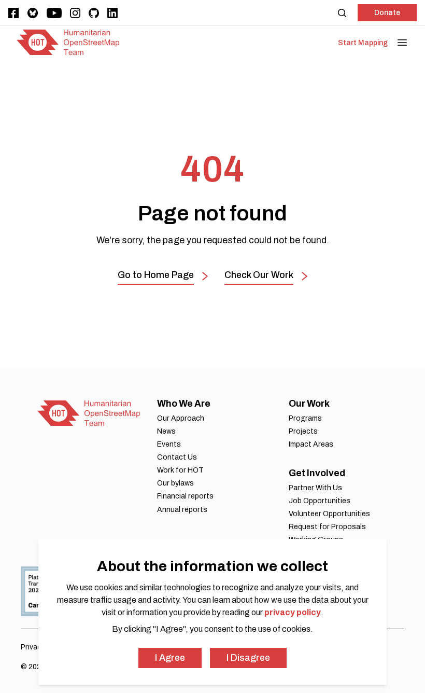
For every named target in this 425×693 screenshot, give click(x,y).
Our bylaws (175, 483)
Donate (387, 13)
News (166, 431)
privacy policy (292, 612)
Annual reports (182, 510)
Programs (305, 418)
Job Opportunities (319, 501)
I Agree (170, 658)
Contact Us (177, 457)
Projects (303, 431)
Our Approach (180, 418)
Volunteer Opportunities (329, 514)
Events (169, 444)
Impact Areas (311, 444)
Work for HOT (180, 470)
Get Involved (317, 473)
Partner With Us (315, 488)
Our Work (309, 403)
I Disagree (248, 658)
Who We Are (183, 403)
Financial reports (185, 496)
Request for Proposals (327, 527)
